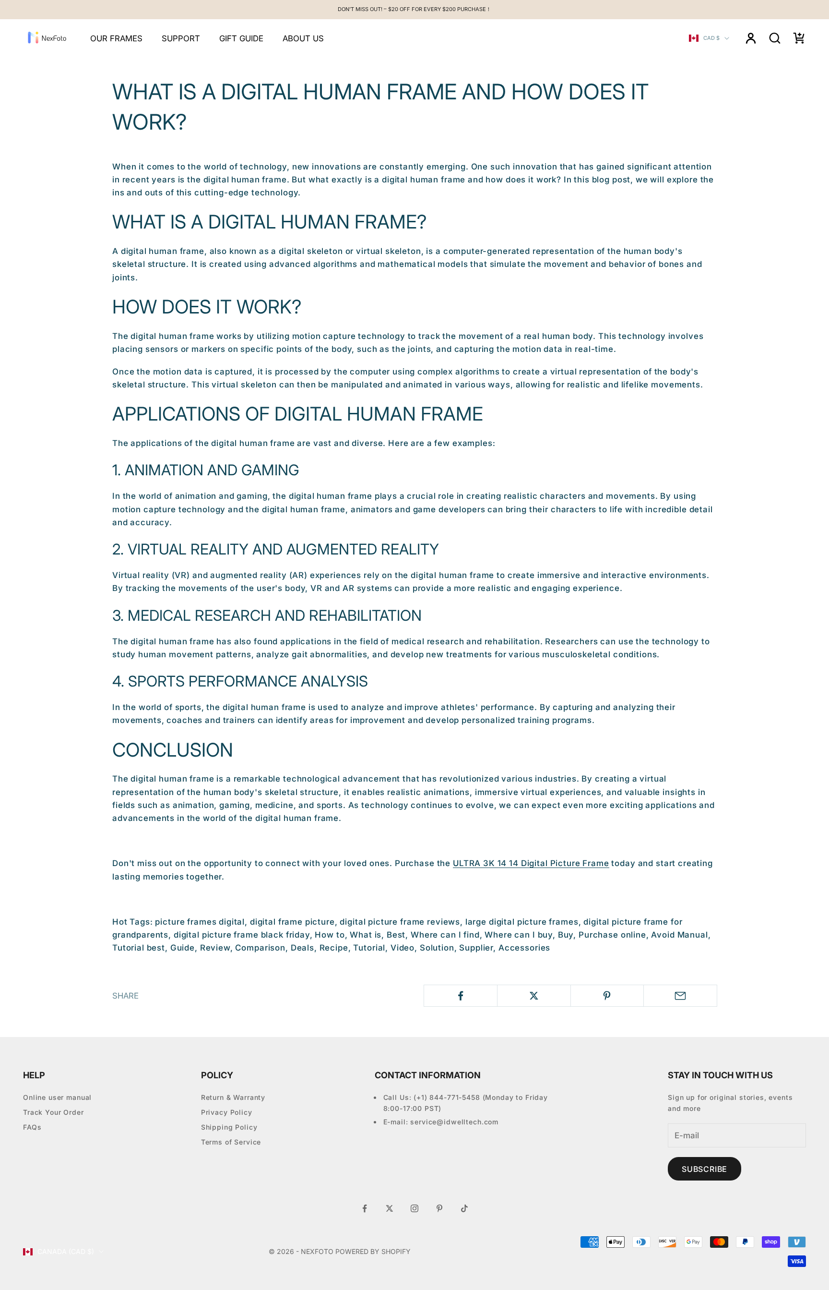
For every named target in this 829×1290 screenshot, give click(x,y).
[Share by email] (680, 995)
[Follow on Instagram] (414, 1208)
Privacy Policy (226, 1112)
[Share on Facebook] (460, 995)
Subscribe (704, 1169)
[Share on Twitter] (533, 995)
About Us (303, 38)
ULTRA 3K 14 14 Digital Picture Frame (531, 863)
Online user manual (57, 1097)
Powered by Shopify (373, 1251)
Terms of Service (231, 1142)
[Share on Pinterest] (607, 995)
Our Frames (116, 38)
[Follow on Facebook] (364, 1208)
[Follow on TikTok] (464, 1208)
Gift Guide (241, 38)
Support (181, 38)
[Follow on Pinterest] (439, 1208)
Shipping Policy (229, 1127)
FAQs (32, 1127)
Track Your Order (53, 1112)
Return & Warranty (233, 1097)
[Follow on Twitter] (389, 1208)
